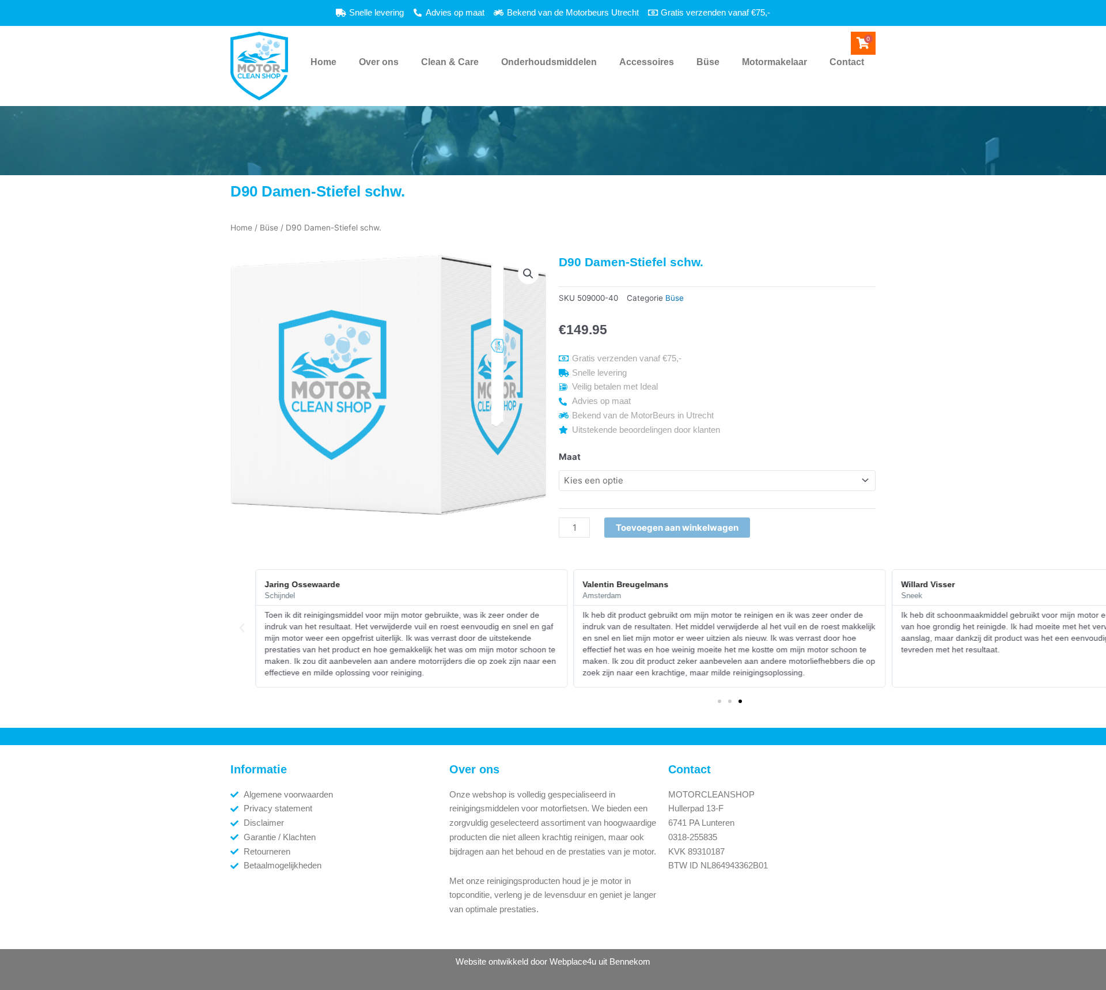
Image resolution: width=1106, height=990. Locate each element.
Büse (707, 62)
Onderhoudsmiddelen (549, 62)
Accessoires (646, 62)
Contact (847, 62)
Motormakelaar (774, 62)
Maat (570, 456)
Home (323, 62)
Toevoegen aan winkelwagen (677, 527)
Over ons (379, 62)
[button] (528, 273)
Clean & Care (450, 62)
